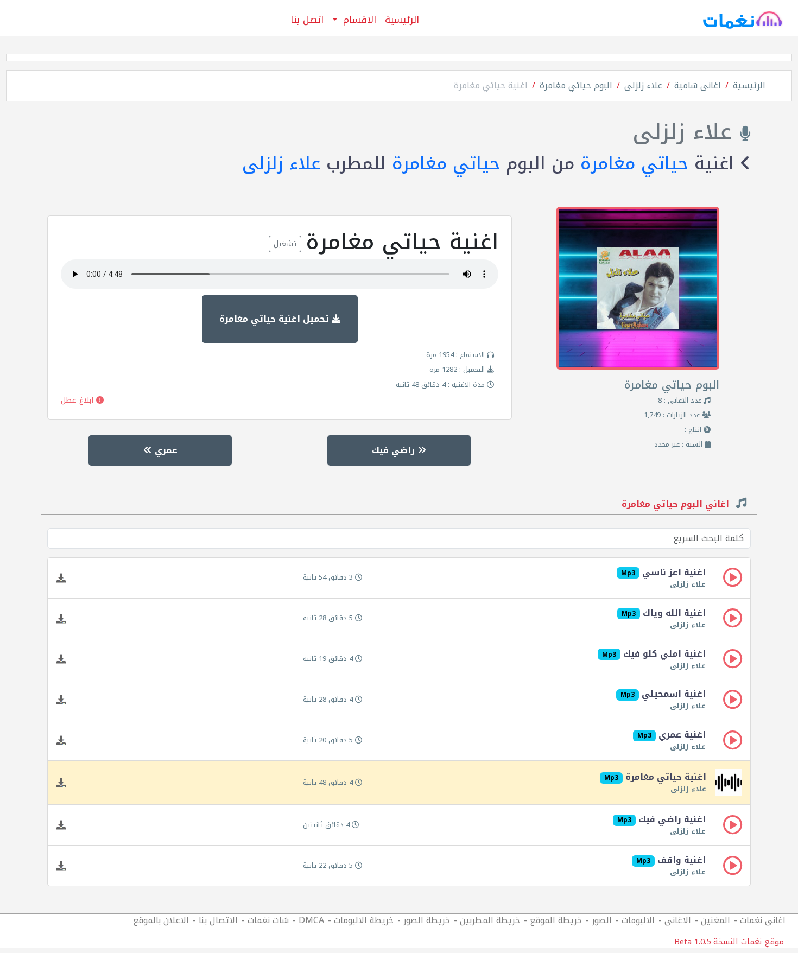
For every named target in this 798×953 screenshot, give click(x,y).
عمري (165, 450)
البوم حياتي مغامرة (576, 85)
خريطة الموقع (556, 920)
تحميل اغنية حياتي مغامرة (275, 318)
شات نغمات (268, 920)
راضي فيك (394, 450)
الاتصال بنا (218, 920)
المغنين (715, 920)
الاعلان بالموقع (161, 920)
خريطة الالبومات (364, 920)
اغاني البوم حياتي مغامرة (677, 505)
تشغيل (285, 244)
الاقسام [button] (358, 19)
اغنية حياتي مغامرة (491, 85)
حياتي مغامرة (634, 163)
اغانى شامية (697, 85)
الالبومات (638, 920)
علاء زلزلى (643, 85)
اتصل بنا (307, 19)
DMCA (311, 920)
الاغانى (677, 920)
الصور (602, 920)
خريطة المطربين (490, 920)
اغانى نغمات (763, 920)
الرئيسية (402, 19)
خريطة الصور (426, 920)
